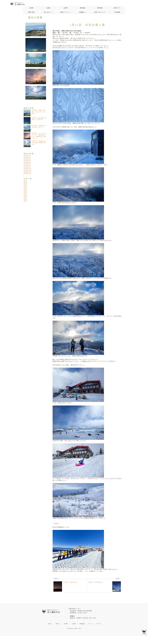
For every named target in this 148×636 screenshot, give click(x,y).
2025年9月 (27, 173)
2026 (25, 181)
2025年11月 (27, 170)
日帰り (57, 623)
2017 (25, 194)
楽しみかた (47, 12)
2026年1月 (27, 167)
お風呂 (48, 8)
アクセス (98, 623)
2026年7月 (27, 157)
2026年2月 (27, 165)
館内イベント (65, 12)
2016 (25, 195)
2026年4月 (27, 162)
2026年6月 (27, 159)
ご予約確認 (117, 12)
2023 (25, 185)
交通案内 (81, 12)
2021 (25, 188)
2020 (25, 189)
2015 (25, 197)
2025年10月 (27, 172)
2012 (25, 201)
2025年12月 (27, 168)
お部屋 (31, 8)
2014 (25, 198)
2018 (25, 192)
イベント (90, 623)
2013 (25, 199)
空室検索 (99, 8)
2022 (25, 186)
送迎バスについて (99, 12)
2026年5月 (27, 160)
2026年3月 (27, 164)
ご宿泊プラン (117, 8)
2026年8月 (27, 155)
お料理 (66, 8)
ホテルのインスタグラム (98, 361)
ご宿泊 (49, 623)
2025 (25, 182)
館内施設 (82, 8)
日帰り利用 (31, 12)
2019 (25, 191)
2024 (25, 183)
